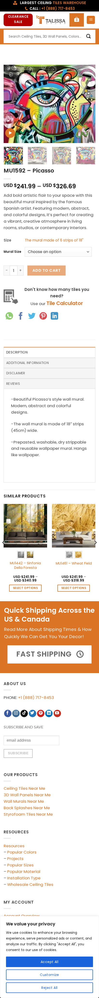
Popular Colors (22, 852)
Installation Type (24, 878)
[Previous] (11, 104)
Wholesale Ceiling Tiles (30, 884)
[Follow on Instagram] (16, 713)
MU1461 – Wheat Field (74, 563)
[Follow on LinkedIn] (49, 713)
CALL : (52, 8)
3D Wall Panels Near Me (27, 795)
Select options (25, 588)
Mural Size (12, 252)
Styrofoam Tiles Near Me (28, 814)
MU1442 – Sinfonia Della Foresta (25, 565)
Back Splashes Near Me (27, 808)
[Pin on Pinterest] (43, 316)
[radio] (21, 554)
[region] (49, 957)
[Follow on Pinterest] (40, 713)
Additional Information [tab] (27, 363)
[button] (76, 20)
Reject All (49, 987)
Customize (49, 974)
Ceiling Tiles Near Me (24, 788)
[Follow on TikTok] (24, 713)
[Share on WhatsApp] (9, 316)
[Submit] (88, 36)
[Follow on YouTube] (57, 713)
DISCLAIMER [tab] (15, 373)
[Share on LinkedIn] (54, 316)
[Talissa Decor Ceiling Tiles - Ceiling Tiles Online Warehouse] (51, 20)
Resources (14, 846)
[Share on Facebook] (20, 316)
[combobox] (49, 36)
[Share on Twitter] (32, 316)
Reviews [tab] (13, 383)
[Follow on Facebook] (8, 713)
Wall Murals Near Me (24, 801)
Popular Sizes (20, 865)
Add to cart (46, 270)
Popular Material (23, 871)
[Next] (87, 104)
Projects (15, 858)
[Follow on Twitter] (32, 713)
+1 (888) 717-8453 (36, 697)
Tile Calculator (64, 303)
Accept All (49, 961)
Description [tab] (17, 352)
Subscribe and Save (23, 727)
